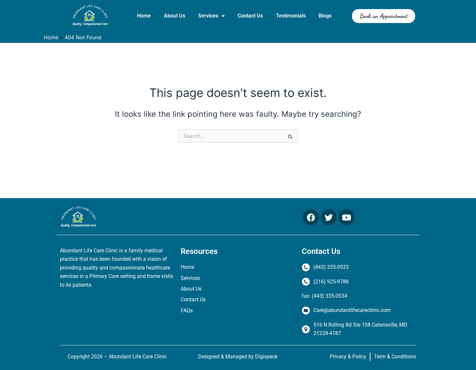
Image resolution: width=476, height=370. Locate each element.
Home (144, 16)
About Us (174, 16)
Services (208, 16)
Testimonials (291, 16)
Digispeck (266, 356)
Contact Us (250, 16)
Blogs (325, 16)
